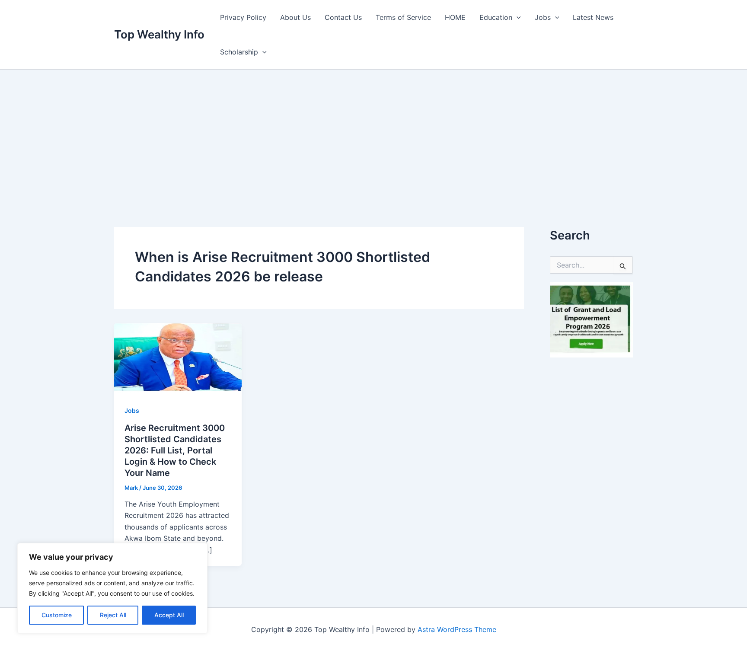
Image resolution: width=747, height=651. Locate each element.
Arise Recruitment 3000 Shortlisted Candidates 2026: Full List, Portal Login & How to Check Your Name (174, 450)
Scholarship (239, 52)
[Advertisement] (373, 134)
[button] (516, 17)
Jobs (543, 17)
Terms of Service (403, 17)
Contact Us (343, 17)
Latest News (593, 17)
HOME (455, 17)
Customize (57, 615)
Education (495, 17)
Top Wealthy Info (159, 34)
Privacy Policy (243, 17)
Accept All (169, 615)
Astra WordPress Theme (457, 629)
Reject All (113, 615)
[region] (112, 588)
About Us (295, 17)
